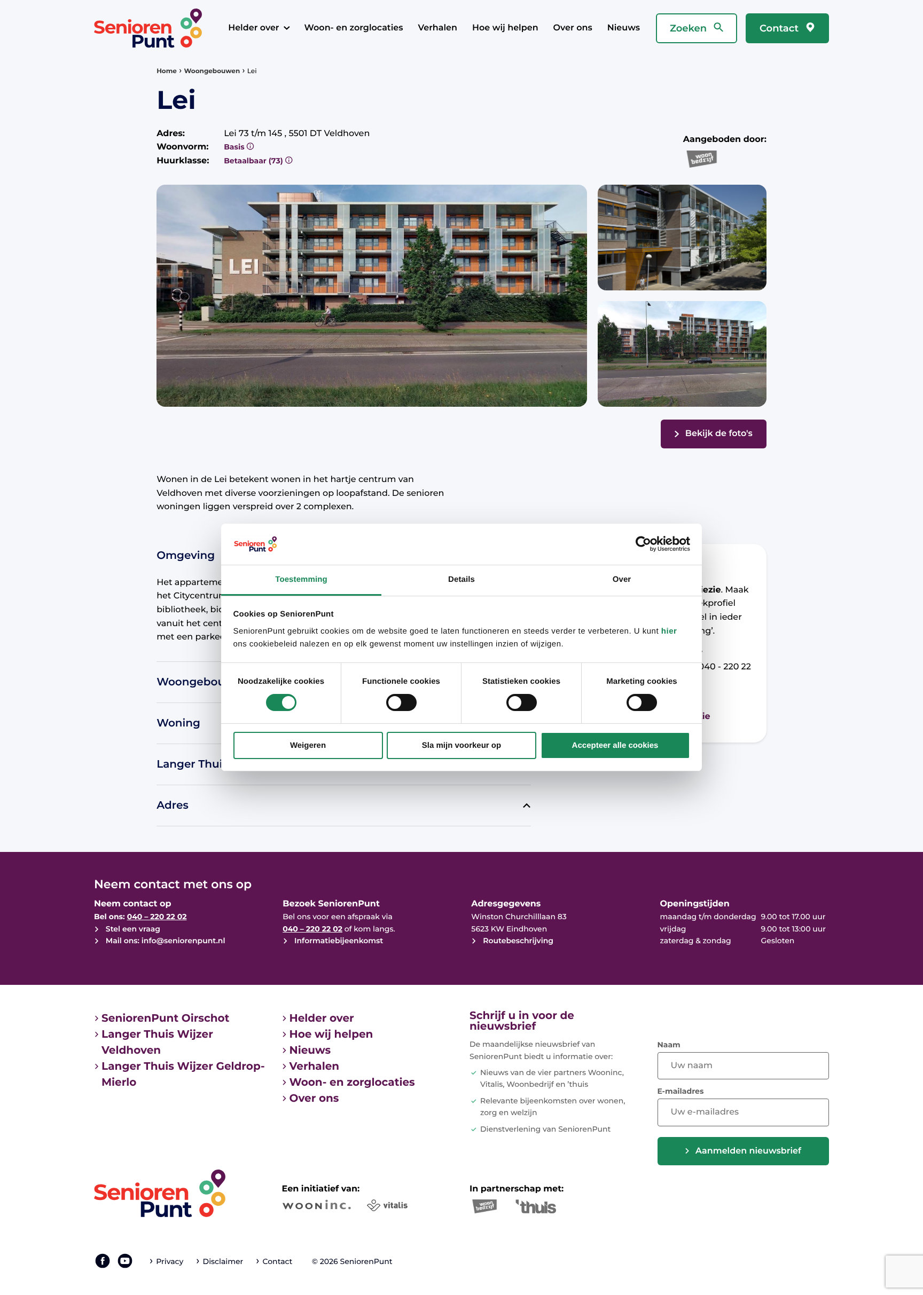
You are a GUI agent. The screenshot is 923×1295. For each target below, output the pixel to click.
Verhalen (437, 28)
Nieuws (623, 28)
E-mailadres (681, 1091)
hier (669, 631)
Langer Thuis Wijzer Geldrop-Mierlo (183, 1074)
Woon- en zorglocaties (353, 28)
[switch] (401, 702)
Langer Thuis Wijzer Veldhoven (157, 1042)
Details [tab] (461, 579)
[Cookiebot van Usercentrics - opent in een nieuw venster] (643, 544)
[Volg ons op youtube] (125, 1260)
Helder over (253, 28)
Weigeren (308, 745)
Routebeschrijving (517, 940)
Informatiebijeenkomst (337, 940)
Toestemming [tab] (301, 579)
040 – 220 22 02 (157, 916)
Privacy (169, 1261)
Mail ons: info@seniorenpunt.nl (164, 940)
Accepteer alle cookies (615, 745)
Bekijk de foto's (719, 434)
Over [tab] (622, 579)
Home (167, 71)
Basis (235, 147)
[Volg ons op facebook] (102, 1260)
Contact (780, 28)
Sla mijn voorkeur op (461, 745)
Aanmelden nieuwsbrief (748, 1151)
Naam (669, 1044)
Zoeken (689, 28)
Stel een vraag (132, 929)
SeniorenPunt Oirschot (165, 1018)
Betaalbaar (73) (254, 160)
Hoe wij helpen (505, 28)
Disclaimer (223, 1261)
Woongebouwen (212, 71)
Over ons (572, 28)
